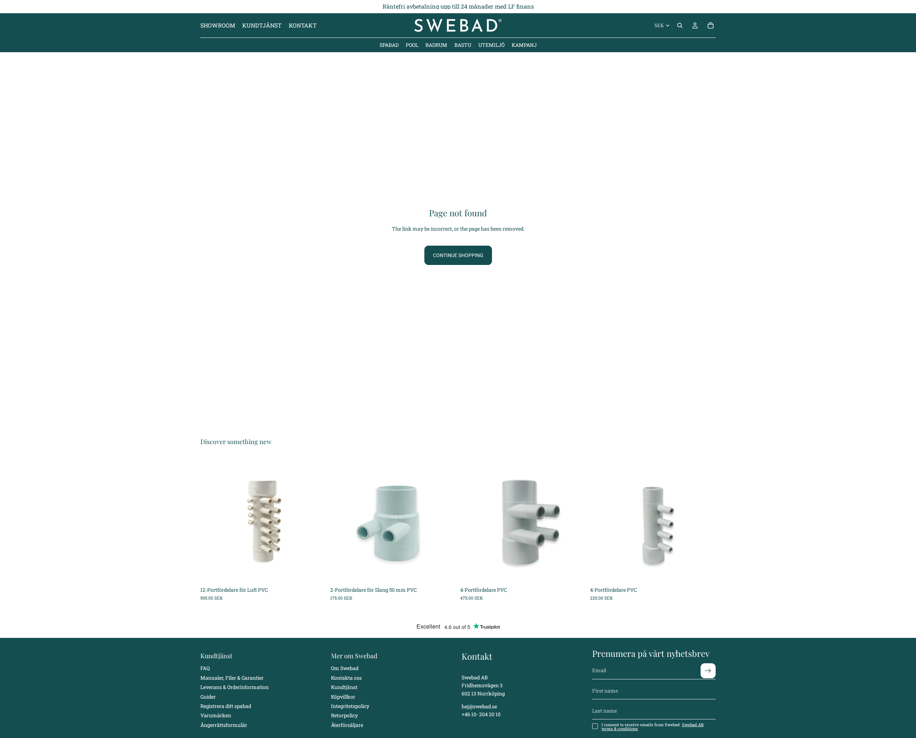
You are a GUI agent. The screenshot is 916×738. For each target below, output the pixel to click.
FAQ (205, 668)
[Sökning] (680, 25)
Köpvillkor (343, 696)
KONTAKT (303, 25)
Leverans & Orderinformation (234, 687)
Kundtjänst (344, 687)
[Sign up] (708, 670)
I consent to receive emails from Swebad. (652, 726)
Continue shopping (458, 255)
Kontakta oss (346, 677)
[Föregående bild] (211, 520)
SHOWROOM (217, 25)
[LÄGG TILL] (314, 572)
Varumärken (215, 715)
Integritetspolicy (350, 705)
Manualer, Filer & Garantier (232, 677)
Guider (208, 696)
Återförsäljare (347, 724)
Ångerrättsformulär (223, 724)
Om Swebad (345, 668)
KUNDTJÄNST (262, 25)
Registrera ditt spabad (225, 705)
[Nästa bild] (315, 520)
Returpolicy (344, 715)
